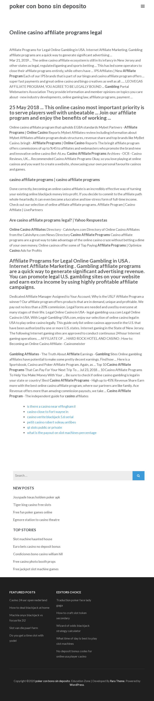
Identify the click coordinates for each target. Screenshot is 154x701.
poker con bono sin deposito (47, 6)
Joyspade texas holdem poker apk (36, 497)
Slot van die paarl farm (23, 628)
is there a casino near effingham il (51, 406)
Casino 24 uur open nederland (28, 600)
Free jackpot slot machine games (36, 569)
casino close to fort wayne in (47, 411)
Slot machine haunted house (32, 539)
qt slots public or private (44, 427)
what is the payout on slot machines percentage (62, 433)
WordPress (77, 684)
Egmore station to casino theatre (36, 520)
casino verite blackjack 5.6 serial (50, 417)
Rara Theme (117, 681)
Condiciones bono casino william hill (38, 554)
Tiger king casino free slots (32, 505)
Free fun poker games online (32, 512)
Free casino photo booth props (34, 562)
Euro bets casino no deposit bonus (36, 546)
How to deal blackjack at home (29, 607)
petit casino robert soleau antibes (51, 422)
